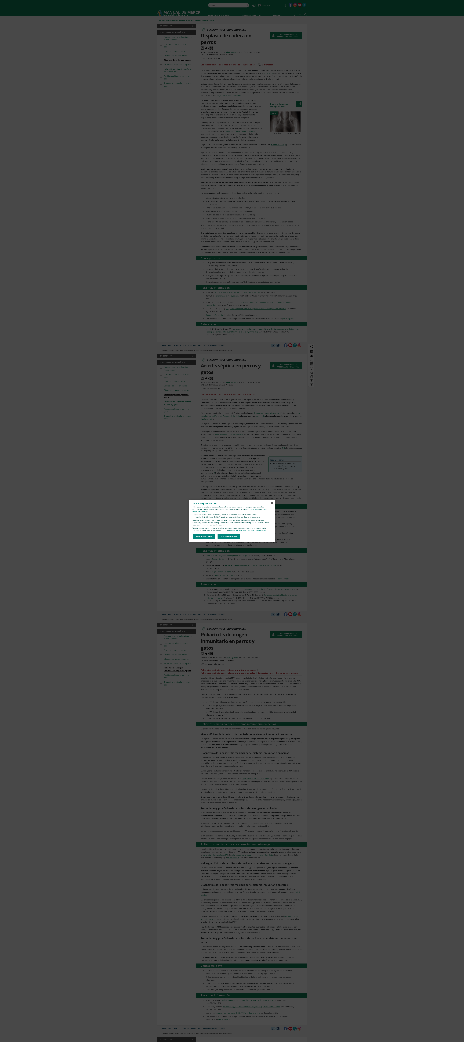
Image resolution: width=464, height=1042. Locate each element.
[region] (232, 521)
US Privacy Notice (252, 509)
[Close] (272, 503)
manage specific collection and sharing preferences (247, 530)
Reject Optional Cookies (229, 536)
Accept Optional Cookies (204, 536)
